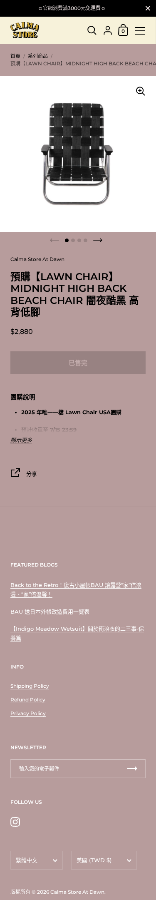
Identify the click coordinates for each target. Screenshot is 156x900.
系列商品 (38, 56)
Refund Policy (27, 699)
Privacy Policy (28, 713)
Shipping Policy (29, 686)
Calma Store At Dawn (77, 892)
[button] (67, 240)
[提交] (132, 768)
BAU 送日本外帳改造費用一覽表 (49, 611)
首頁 (15, 56)
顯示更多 (21, 440)
